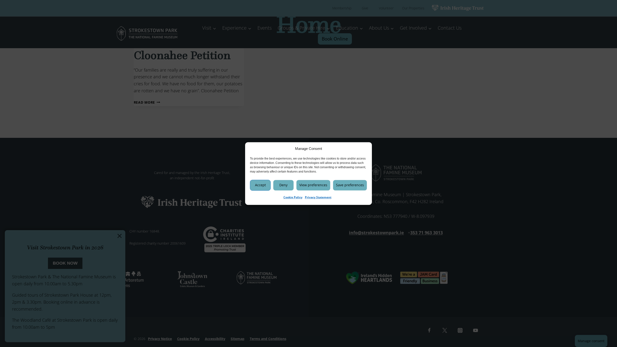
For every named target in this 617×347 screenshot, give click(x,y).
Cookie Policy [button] (292, 197)
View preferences (313, 185)
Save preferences (350, 185)
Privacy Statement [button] (318, 197)
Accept (260, 185)
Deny (283, 185)
